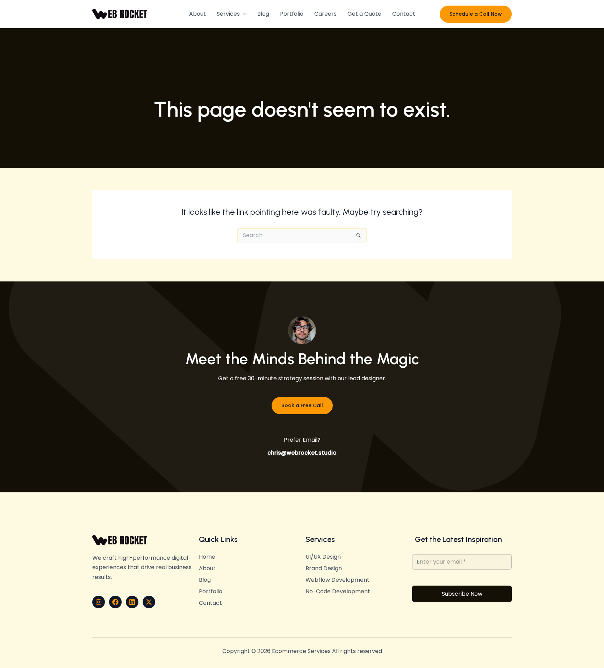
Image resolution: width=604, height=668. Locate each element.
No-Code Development (337, 591)
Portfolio (291, 14)
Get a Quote (364, 14)
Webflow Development (337, 580)
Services (228, 14)
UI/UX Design (323, 557)
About (197, 14)
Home (207, 557)
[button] (243, 14)
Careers (325, 14)
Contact (403, 14)
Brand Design (323, 568)
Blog (263, 14)
